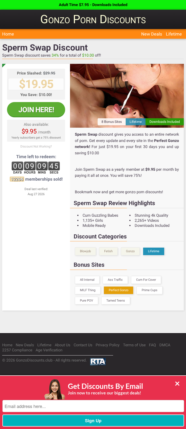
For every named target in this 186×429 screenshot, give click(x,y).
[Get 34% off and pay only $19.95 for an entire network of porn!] (127, 96)
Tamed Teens (115, 300)
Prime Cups (149, 290)
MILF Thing (87, 290)
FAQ (152, 345)
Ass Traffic (115, 279)
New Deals (151, 34)
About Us (62, 345)
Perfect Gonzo (118, 290)
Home (8, 34)
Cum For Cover (146, 279)
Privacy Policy (108, 345)
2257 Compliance (17, 350)
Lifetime (174, 34)
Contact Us (83, 345)
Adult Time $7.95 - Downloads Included (93, 4)
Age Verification (49, 350)
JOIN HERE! (36, 109)
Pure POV (86, 300)
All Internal (87, 279)
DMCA (164, 345)
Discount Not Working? (36, 146)
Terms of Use (134, 345)
